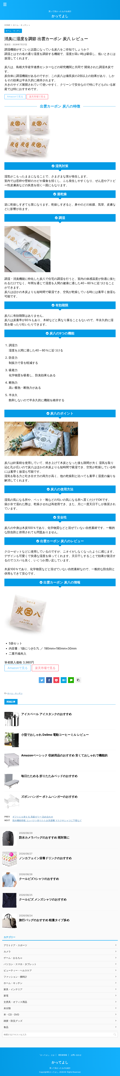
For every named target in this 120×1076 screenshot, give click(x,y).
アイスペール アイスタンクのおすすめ (46, 714)
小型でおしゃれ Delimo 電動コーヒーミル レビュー (55, 734)
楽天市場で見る (37, 96)
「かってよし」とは (46, 1055)
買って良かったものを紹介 (60, 1068)
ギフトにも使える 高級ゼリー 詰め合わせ (32, 816)
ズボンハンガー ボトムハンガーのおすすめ (49, 796)
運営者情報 (62, 1055)
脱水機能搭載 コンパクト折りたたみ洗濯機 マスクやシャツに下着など (47, 820)
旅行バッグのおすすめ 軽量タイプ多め (44, 920)
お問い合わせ (76, 1055)
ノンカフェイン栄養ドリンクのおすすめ (45, 858)
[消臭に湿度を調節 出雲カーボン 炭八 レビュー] (64, 680)
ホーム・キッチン (15, 693)
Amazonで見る (15, 96)
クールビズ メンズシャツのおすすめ (43, 899)
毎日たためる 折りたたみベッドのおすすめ (49, 776)
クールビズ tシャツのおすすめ (39, 879)
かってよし (60, 16)
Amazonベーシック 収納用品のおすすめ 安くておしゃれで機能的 (64, 755)
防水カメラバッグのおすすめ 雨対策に (44, 837)
